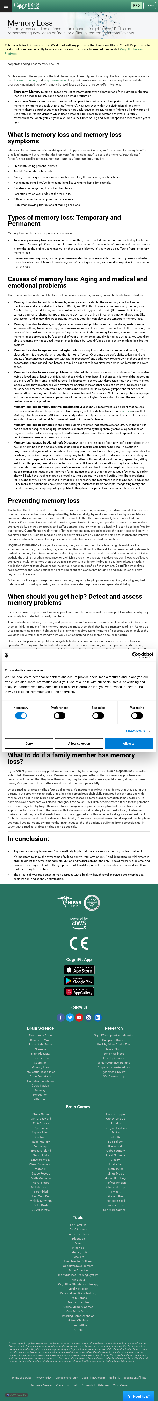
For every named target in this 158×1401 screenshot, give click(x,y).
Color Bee (115, 1137)
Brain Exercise (78, 1270)
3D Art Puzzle (41, 1209)
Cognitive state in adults (114, 1067)
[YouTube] (79, 1017)
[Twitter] (69, 1017)
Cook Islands (17, 1395)
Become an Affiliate (134, 1377)
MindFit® (78, 1247)
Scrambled (41, 1191)
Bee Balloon (116, 1141)
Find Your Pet (41, 1196)
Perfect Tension (115, 1182)
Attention (40, 1099)
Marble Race (41, 1182)
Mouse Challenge (115, 1178)
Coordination (40, 1085)
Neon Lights (41, 1155)
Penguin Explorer (116, 1128)
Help (75, 1385)
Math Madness (41, 1178)
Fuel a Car (115, 1164)
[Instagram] (88, 1017)
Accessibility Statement (95, 1385)
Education (78, 1238)
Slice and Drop (115, 1187)
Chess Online (40, 1114)
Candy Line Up (115, 1118)
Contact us (62, 1385)
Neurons (40, 1049)
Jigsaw (116, 1159)
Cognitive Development (78, 1265)
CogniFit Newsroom (93, 1377)
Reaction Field (115, 1200)
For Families (78, 1224)
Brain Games (78, 1297)
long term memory (54, 80)
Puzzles (116, 1123)
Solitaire (40, 1137)
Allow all (129, 743)
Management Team (66, 1377)
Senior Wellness (113, 1053)
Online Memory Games (78, 1306)
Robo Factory (41, 1141)
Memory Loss (40, 1067)
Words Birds (116, 1205)
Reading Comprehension (78, 1316)
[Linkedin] (97, 1017)
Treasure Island (41, 1150)
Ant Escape (40, 1146)
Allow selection (79, 743)
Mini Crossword (40, 1118)
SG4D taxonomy (114, 1076)
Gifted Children (78, 1320)
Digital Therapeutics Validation (113, 1035)
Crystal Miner (41, 1132)
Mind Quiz (78, 1279)
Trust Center (120, 1385)
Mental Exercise (78, 1302)
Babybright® (78, 1252)
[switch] (59, 715)
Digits (116, 1132)
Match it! (41, 1168)
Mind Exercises (78, 1288)
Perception (40, 1094)
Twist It (116, 1191)
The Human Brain (40, 1035)
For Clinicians (78, 1229)
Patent (78, 1243)
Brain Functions (40, 1076)
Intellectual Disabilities (40, 1072)
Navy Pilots (113, 1049)
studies (127, 411)
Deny (29, 743)
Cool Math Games (78, 1311)
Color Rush (41, 1205)
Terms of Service (21, 1377)
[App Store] (79, 969)
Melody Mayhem (41, 1200)
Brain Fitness (40, 1058)
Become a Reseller (41, 1385)
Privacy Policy (43, 1377)
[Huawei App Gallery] (79, 991)
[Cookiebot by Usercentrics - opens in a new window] (135, 655)
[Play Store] (79, 980)
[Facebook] (60, 1017)
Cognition (40, 1062)
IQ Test (78, 1329)
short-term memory (25, 80)
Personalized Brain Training (78, 1293)
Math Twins (116, 1168)
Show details (135, 731)
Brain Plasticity (40, 1053)
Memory (40, 1090)
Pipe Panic (41, 1128)
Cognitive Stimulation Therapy (78, 1284)
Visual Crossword (40, 1164)
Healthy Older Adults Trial (113, 1044)
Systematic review (114, 1072)
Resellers (78, 1256)
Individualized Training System (78, 1275)
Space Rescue (41, 1173)
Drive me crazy (40, 1159)
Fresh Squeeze (115, 1155)
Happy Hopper (115, 1114)
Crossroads (115, 1146)
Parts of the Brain (40, 1044)
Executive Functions (40, 1081)
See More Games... (115, 1209)
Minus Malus (115, 1173)
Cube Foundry (115, 1150)
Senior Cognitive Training (113, 1062)
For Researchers (78, 1234)
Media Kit (114, 1377)
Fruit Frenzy (41, 1123)
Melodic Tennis (41, 1187)
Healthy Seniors (113, 1058)
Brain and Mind (40, 1040)
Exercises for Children (78, 1261)
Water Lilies (115, 1196)
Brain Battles (78, 1325)
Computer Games (113, 1040)
